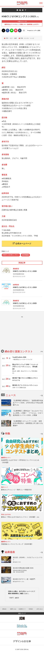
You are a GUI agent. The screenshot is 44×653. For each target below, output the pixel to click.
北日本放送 (25, 255)
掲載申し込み (13, 609)
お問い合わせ (40, 609)
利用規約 (31, 609)
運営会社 (4, 609)
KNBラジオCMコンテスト (11, 255)
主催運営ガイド (22, 609)
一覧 (41, 395)
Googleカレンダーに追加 (33, 30)
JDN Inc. (26, 649)
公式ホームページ (23, 243)
